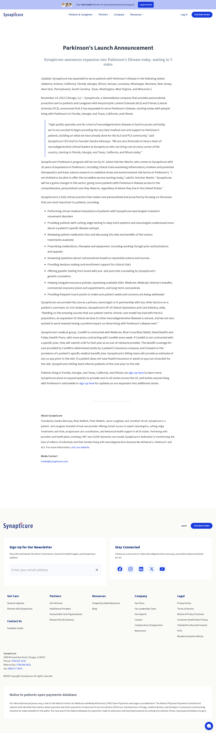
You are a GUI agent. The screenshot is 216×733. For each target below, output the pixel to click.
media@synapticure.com (54, 461)
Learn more (146, 4)
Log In (184, 14)
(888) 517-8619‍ (15, 668)
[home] (13, 14)
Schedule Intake (202, 14)
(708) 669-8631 (23, 664)
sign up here (136, 373)
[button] (81, 14)
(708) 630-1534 (18, 661)
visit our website (80, 447)
